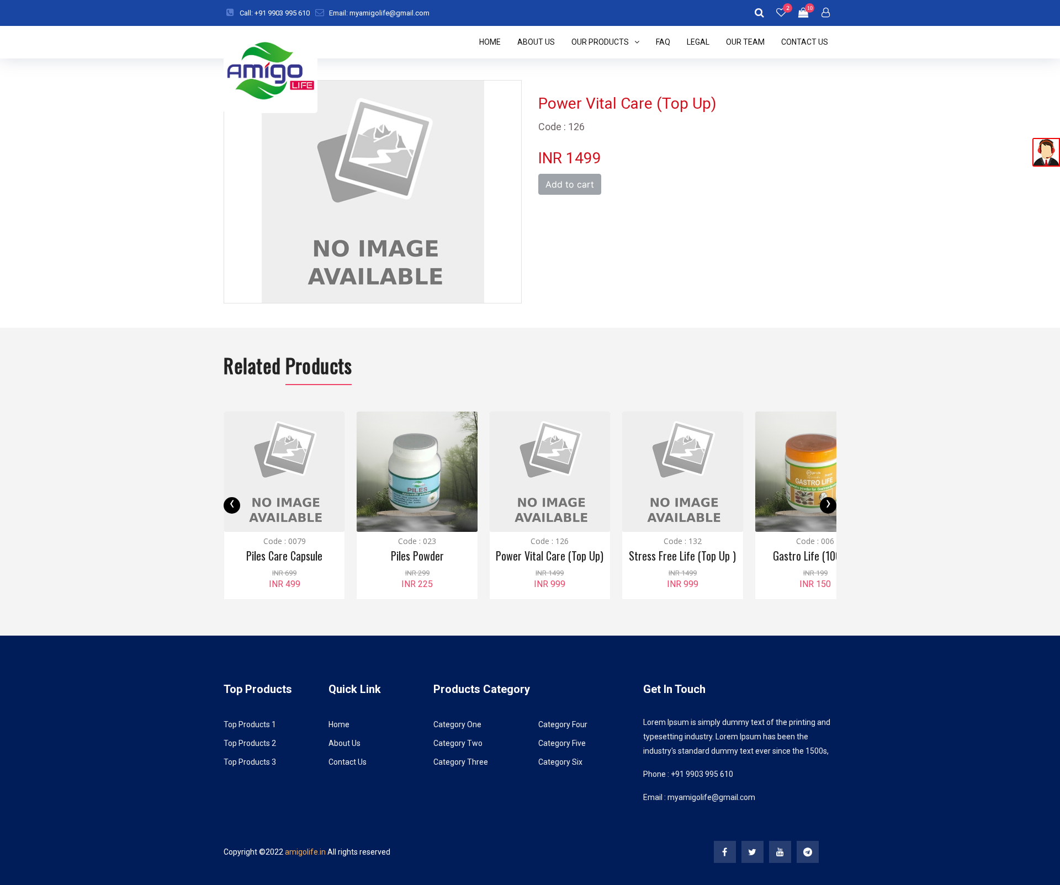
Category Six (560, 762)
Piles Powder (417, 555)
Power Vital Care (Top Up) (549, 555)
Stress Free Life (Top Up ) (682, 555)
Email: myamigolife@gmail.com (379, 13)
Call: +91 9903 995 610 (275, 13)
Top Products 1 (250, 724)
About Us (536, 42)
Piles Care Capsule (284, 555)
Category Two (458, 743)
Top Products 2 (250, 743)
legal (698, 42)
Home (490, 42)
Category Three (460, 762)
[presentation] (232, 505)
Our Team (745, 42)
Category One (457, 724)
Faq (663, 42)
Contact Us (804, 42)
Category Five (562, 743)
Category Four (562, 724)
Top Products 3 (250, 762)
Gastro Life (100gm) (815, 555)
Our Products (600, 42)
